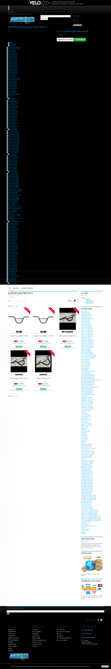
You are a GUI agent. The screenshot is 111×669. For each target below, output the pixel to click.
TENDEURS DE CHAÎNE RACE (88, 495)
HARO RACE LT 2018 (86, 315)
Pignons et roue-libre (13, 72)
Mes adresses (60, 636)
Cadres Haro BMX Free (86, 325)
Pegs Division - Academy (14, 214)
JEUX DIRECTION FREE (87, 483)
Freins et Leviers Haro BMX (87, 358)
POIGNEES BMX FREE (87, 480)
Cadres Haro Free (12, 50)
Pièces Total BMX (12, 170)
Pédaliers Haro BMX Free (87, 340)
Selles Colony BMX (12, 193)
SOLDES (83, 532)
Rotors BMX (84, 420)
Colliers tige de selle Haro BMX (88, 356)
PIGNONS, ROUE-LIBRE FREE (88, 498)
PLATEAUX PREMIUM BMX (88, 394)
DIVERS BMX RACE (86, 521)
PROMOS (83, 527)
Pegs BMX (83, 441)
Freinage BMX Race (13, 123)
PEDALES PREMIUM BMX (87, 382)
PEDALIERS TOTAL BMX (87, 403)
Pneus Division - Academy (14, 215)
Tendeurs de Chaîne (12, 70)
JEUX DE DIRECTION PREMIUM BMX (90, 380)
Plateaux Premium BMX (13, 144)
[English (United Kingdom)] (9, 9)
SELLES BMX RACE (86, 504)
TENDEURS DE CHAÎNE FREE (88, 497)
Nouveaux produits (36, 631)
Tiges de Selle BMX (86, 431)
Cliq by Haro (11, 95)
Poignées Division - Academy (88, 451)
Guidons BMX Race (12, 104)
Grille (75, 302)
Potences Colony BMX (13, 177)
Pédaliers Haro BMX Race (87, 342)
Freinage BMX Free (12, 269)
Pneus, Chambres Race (13, 126)
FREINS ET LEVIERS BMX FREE (89, 514)
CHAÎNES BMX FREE (86, 494)
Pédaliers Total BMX (13, 161)
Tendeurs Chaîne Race (13, 114)
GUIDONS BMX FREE (86, 476)
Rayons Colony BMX (13, 205)
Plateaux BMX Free (12, 246)
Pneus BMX (11, 217)
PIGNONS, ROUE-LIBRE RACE (88, 499)
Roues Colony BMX (12, 201)
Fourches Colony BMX (13, 174)
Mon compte (61, 627)
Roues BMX (84, 434)
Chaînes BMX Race (12, 113)
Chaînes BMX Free (12, 249)
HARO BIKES (89, 303)
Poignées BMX (84, 418)
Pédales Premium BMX (13, 142)
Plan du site (35, 646)
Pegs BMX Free (12, 278)
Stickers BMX (11, 212)
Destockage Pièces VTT (14, 281)
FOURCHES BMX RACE (87, 473)
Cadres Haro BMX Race (86, 327)
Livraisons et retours (37, 644)
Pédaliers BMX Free (13, 243)
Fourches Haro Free (12, 53)
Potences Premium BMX (14, 139)
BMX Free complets (12, 223)
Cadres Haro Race (12, 51)
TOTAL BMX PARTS (86, 410)
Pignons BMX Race (12, 116)
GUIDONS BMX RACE (86, 475)
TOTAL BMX (84, 396)
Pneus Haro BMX (12, 91)
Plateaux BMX (84, 426)
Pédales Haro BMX (12, 73)
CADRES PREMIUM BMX (87, 374)
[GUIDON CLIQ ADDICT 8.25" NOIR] (43, 318)
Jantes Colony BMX (12, 202)
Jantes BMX (84, 435)
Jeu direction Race (12, 108)
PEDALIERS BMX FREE (87, 486)
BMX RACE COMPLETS (87, 314)
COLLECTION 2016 (85, 321)
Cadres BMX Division (86, 445)
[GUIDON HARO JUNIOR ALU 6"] (68, 318)
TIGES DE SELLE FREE (87, 508)
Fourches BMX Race (13, 103)
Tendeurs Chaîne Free (13, 252)
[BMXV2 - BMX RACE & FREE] (22, 20)
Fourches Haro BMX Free (87, 328)
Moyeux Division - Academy (14, 208)
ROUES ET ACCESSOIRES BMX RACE (90, 516)
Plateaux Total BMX (12, 163)
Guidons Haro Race (12, 57)
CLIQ (87, 299)
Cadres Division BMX (13, 179)
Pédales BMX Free (12, 258)
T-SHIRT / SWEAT (85, 530)
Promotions (35, 629)
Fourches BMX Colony (86, 416)
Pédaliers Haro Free (12, 65)
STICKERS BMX (85, 524)
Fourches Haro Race (13, 54)
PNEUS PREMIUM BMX (87, 391)
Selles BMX (84, 429)
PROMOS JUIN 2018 (86, 324)
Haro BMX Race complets (14, 48)
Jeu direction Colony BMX (14, 185)
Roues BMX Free (12, 272)
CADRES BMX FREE (86, 470)
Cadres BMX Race (12, 101)
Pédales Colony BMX (13, 192)
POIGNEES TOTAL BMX (87, 407)
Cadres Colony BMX (13, 173)
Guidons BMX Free (12, 231)
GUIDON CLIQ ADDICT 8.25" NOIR (43, 336)
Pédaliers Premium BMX (14, 141)
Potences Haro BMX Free (87, 334)
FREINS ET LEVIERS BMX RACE (89, 513)
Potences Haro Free (12, 59)
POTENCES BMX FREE (87, 478)
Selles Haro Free (12, 75)
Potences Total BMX (13, 160)
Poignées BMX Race (13, 107)
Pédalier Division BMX (86, 456)
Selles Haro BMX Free (86, 350)
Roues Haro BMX (12, 84)
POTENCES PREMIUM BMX (88, 384)
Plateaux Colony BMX (13, 188)
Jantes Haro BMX (12, 85)
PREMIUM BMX (85, 369)
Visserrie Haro (11, 89)
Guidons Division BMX (13, 182)
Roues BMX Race (12, 125)
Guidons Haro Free (12, 56)
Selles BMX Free (12, 261)
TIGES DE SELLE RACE (87, 507)
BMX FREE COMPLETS (87, 466)
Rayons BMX (84, 440)
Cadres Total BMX (12, 155)
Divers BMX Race (12, 128)
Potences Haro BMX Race (87, 336)
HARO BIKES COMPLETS (87, 318)
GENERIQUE (89, 301)
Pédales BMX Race (12, 117)
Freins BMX (84, 432)
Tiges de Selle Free (12, 264)
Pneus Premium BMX (13, 151)
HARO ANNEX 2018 (86, 317)
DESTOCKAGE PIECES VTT (88, 526)
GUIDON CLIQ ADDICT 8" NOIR (19, 336)
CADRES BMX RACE (86, 469)
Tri (8, 301)
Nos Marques (35, 633)
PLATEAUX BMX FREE (86, 489)
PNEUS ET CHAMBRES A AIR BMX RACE (91, 518)
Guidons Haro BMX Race (87, 333)
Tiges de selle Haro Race (14, 79)
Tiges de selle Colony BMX (14, 195)
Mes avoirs (59, 633)
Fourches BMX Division (86, 450)
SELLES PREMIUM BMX (87, 385)
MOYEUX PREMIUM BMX (87, 390)
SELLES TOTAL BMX (86, 404)
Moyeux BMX (11, 204)
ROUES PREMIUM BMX (87, 388)
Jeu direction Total (12, 167)
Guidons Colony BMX (13, 176)
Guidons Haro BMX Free (87, 331)
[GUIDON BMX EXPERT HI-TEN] (19, 361)
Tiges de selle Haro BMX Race (88, 355)
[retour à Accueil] (9, 288)
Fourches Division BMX (13, 180)
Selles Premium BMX (13, 145)
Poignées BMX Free (13, 237)
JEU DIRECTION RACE (86, 485)
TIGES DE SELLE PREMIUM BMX (89, 387)
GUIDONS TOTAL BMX (86, 400)
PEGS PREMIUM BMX (86, 393)
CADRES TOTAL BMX (86, 397)
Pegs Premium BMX (13, 152)
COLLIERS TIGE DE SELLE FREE (89, 511)
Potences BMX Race (13, 106)
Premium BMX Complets (14, 131)
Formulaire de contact (89, 637)
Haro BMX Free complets (14, 47)
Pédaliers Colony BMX (13, 186)
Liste (78, 302)
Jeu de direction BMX (86, 423)
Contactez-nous (11, 12)
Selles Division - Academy (14, 218)
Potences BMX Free (13, 234)
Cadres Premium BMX (13, 132)
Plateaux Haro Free (12, 67)
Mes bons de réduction (62, 640)
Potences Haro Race (13, 60)
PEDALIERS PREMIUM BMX (88, 381)
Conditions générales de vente (39, 640)
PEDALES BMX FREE (86, 501)
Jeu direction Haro (12, 63)
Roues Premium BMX (13, 148)
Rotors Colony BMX (12, 210)
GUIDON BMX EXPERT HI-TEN (19, 378)
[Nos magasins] (85, 541)
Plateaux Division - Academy (15, 207)
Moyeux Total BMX (12, 169)
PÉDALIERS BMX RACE (87, 488)
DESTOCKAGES (85, 529)
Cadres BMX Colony (86, 415)
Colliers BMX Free (12, 267)
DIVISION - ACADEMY (86, 444)
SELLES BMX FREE (86, 505)
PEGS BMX (84, 523)
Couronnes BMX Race (13, 111)
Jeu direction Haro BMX (86, 339)
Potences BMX (84, 422)
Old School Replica (85, 312)
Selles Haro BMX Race (86, 352)
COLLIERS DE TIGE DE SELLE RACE (90, 510)
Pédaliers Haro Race (13, 66)
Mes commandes (61, 629)
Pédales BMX (84, 428)
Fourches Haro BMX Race (87, 330)
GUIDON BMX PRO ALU (43, 378)
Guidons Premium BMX (13, 135)
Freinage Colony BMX (13, 196)
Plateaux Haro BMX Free (87, 343)
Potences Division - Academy (15, 189)
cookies (48, 666)
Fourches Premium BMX (14, 133)
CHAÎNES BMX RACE (86, 492)
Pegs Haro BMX (12, 92)
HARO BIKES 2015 (85, 323)
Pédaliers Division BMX (13, 198)
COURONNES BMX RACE (87, 491)
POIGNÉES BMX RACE (87, 482)
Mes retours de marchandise (63, 631)
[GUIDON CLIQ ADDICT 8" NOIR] (19, 318)
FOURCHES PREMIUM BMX (88, 375)
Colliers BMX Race (12, 122)
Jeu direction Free (12, 240)
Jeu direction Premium (13, 138)
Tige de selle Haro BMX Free (88, 353)
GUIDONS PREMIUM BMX (87, 377)
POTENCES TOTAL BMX (87, 401)
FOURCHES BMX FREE (87, 472)
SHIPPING (83, 533)
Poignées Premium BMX (14, 136)
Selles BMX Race (12, 119)
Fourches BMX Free (13, 229)
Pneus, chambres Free (13, 275)
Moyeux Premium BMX (13, 150)
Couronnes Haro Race (13, 69)
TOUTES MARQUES (86, 464)
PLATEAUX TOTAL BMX (87, 406)
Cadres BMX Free (12, 226)
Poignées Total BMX (13, 166)
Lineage (10, 97)
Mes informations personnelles (64, 638)
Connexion (10, 11)
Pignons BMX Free (12, 255)
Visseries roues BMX (86, 365)
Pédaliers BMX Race (13, 110)
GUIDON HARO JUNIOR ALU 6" (68, 336)
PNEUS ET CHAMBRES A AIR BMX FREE (91, 520)
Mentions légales (36, 638)
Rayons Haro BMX (12, 88)
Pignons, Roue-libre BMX (87, 347)
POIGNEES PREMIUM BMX (88, 378)
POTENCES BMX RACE (87, 479)
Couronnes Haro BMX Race (87, 344)
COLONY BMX (84, 413)
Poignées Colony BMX (13, 183)
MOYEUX (83, 412)
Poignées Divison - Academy (15, 191)
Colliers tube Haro (12, 81)
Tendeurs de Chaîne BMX (87, 346)
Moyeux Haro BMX (12, 86)
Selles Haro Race (12, 76)
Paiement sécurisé (36, 642)
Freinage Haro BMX (12, 82)
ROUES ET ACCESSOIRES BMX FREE (90, 517)
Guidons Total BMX (12, 158)
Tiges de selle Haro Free (14, 78)
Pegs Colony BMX (12, 211)
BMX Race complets (13, 100)
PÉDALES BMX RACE (86, 502)
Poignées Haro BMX (13, 62)
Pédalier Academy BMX (13, 199)
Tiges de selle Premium (13, 147)
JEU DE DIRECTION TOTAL (88, 409)
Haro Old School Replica (14, 94)
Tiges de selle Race (12, 120)
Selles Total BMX (12, 164)
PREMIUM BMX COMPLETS (88, 371)
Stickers (83, 442)
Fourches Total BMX (13, 157)
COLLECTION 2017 (85, 320)
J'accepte (105, 666)
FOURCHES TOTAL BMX (87, 399)
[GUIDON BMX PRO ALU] (43, 361)
